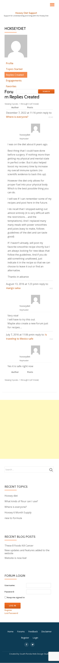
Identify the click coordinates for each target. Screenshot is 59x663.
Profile (9, 63)
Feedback (33, 631)
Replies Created (15, 74)
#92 (51, 288)
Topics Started (14, 69)
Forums (21, 631)
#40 (51, 339)
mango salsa (13, 288)
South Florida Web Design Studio (35, 653)
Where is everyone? (17, 116)
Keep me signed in (16, 597)
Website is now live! (15, 558)
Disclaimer (46, 631)
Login (35, 637)
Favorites (11, 86)
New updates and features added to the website (27, 552)
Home (10, 631)
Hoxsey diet (11, 495)
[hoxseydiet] (16, 47)
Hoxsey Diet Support (26, 12)
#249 (51, 117)
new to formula (13, 518)
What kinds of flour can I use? (21, 501)
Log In (12, 605)
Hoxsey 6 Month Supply (18, 512)
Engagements (14, 80)
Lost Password (11, 613)
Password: (9, 591)
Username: (10, 585)
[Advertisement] (29, 429)
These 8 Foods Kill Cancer (19, 545)
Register (8, 610)
